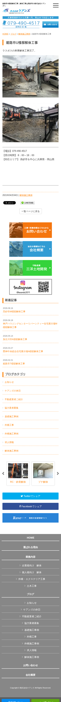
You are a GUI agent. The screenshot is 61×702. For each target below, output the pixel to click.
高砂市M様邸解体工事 (14, 310)
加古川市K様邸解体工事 (15, 338)
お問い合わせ (30, 665)
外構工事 (9, 425)
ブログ (13, 34)
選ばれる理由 (30, 547)
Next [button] (58, 473)
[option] (18, 473)
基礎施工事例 (11, 416)
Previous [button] (3, 473)
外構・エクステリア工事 (31, 579)
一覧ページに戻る (30, 211)
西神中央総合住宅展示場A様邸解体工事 (23, 350)
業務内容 (30, 557)
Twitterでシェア (31, 496)
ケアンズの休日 (13, 390)
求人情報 (9, 442)
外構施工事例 (11, 433)
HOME (5, 34)
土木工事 (32, 585)
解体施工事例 (24, 34)
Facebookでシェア (31, 506)
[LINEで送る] (27, 202)
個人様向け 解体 (31, 572)
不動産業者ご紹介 (14, 399)
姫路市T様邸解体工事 (14, 362)
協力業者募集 (11, 408)
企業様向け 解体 (31, 565)
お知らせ (9, 382)
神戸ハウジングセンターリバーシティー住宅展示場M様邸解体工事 (30, 323)
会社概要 (30, 675)
